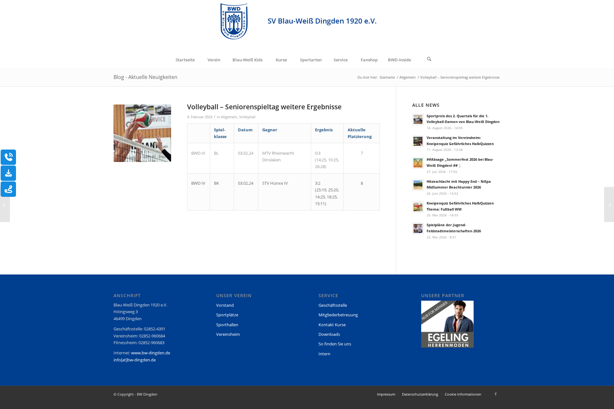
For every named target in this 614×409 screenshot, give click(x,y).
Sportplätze (227, 315)
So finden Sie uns (335, 344)
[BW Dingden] (307, 25)
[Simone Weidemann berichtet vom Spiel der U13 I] (609, 204)
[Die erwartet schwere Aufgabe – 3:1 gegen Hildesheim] (5, 204)
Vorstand (225, 305)
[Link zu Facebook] (495, 394)
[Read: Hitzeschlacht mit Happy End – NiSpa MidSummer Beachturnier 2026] (418, 185)
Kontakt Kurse (332, 325)
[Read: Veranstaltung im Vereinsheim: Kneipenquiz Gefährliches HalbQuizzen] (418, 141)
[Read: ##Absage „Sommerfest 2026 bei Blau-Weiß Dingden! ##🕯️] (418, 163)
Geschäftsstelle (333, 305)
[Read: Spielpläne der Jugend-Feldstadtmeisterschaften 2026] (418, 228)
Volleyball (247, 117)
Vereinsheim (228, 334)
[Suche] (429, 60)
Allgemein (229, 117)
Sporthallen (227, 325)
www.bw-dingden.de (150, 353)
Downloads (329, 334)
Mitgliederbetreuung (338, 315)
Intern (324, 354)
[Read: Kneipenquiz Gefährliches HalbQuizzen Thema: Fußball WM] (418, 206)
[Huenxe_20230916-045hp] (142, 133)
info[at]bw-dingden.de (135, 360)
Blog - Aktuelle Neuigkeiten (145, 77)
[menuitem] (184, 60)
